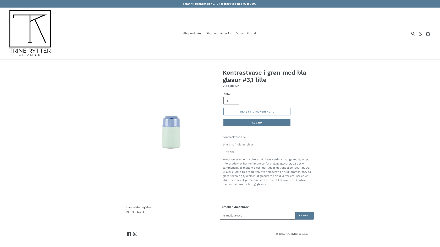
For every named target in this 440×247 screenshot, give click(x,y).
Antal (227, 94)
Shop (210, 33)
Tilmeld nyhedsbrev (234, 207)
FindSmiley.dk (135, 212)
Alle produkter (192, 33)
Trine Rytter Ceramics (297, 234)
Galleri (225, 33)
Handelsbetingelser (139, 207)
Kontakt (252, 33)
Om (238, 33)
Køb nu (257, 122)
